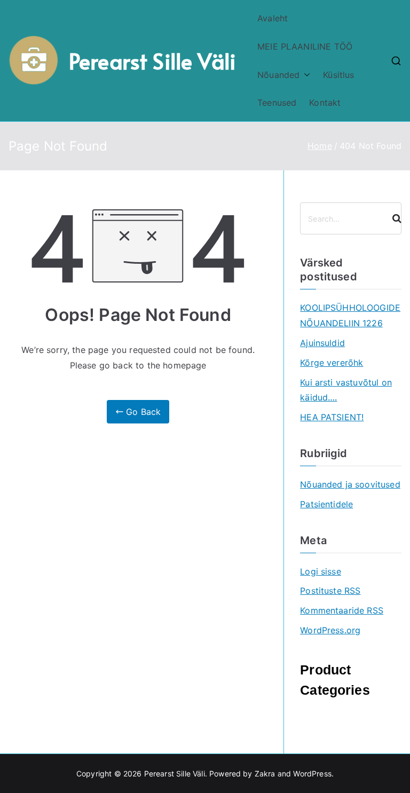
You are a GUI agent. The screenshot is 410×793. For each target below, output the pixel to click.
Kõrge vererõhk (331, 362)
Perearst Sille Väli (152, 60)
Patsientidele (326, 504)
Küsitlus (338, 74)
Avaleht (272, 18)
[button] (304, 75)
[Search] (392, 218)
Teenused (276, 102)
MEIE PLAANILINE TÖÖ (304, 46)
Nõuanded (278, 74)
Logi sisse (320, 571)
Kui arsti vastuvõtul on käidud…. (346, 390)
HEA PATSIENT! (332, 417)
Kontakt (325, 102)
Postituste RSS (330, 590)
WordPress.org (330, 630)
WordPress (312, 773)
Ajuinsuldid (322, 342)
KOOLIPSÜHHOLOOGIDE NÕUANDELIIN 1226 (350, 315)
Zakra (265, 773)
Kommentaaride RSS (341, 610)
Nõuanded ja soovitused (350, 484)
